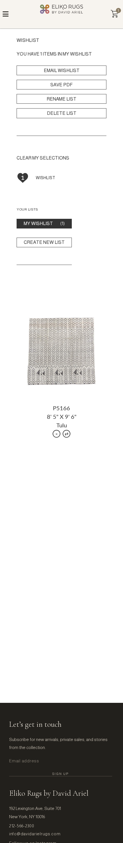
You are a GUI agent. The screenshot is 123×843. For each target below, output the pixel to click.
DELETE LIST (61, 113)
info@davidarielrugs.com (35, 834)
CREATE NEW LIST (44, 242)
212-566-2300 (21, 826)
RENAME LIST (61, 99)
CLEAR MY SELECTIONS (43, 158)
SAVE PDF (61, 84)
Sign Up (60, 773)
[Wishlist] (114, 14)
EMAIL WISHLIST (62, 70)
